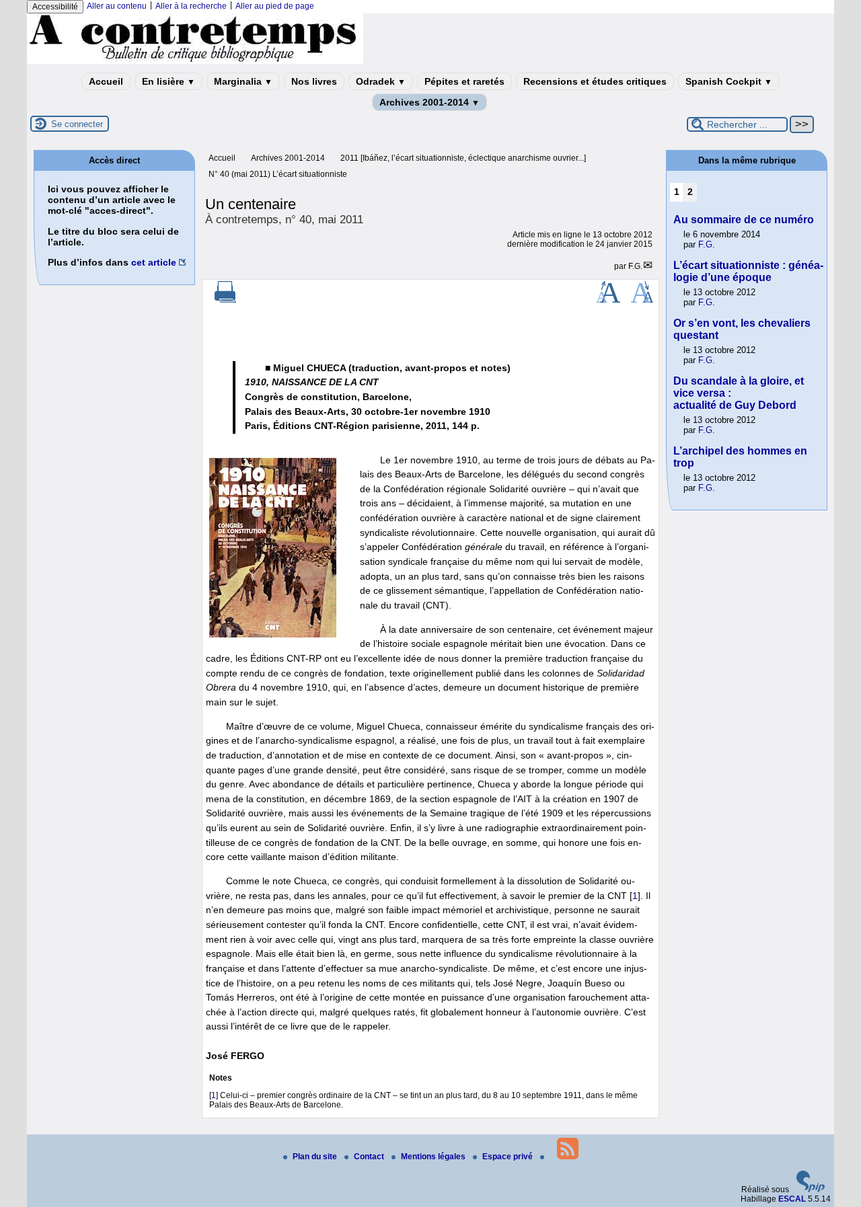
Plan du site (316, 1156)
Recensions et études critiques (595, 81)
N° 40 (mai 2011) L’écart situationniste (278, 174)
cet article (153, 262)
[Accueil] (195, 61)
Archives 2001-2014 (429, 102)
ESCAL (792, 1199)
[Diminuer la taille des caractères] (642, 300)
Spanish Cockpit (728, 81)
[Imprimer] (225, 300)
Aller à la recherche (191, 6)
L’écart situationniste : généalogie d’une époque (748, 271)
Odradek (381, 81)
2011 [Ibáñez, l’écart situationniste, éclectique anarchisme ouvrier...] (463, 158)
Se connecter (77, 124)
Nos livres (314, 81)
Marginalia (243, 81)
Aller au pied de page (274, 6)
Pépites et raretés (464, 81)
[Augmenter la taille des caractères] (608, 300)
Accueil (106, 81)
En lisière (168, 81)
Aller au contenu (117, 6)
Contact (370, 1156)
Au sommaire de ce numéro (743, 219)
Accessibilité (55, 6)
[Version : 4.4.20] (810, 1189)
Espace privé (508, 1156)
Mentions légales (434, 1156)
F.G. (635, 266)
